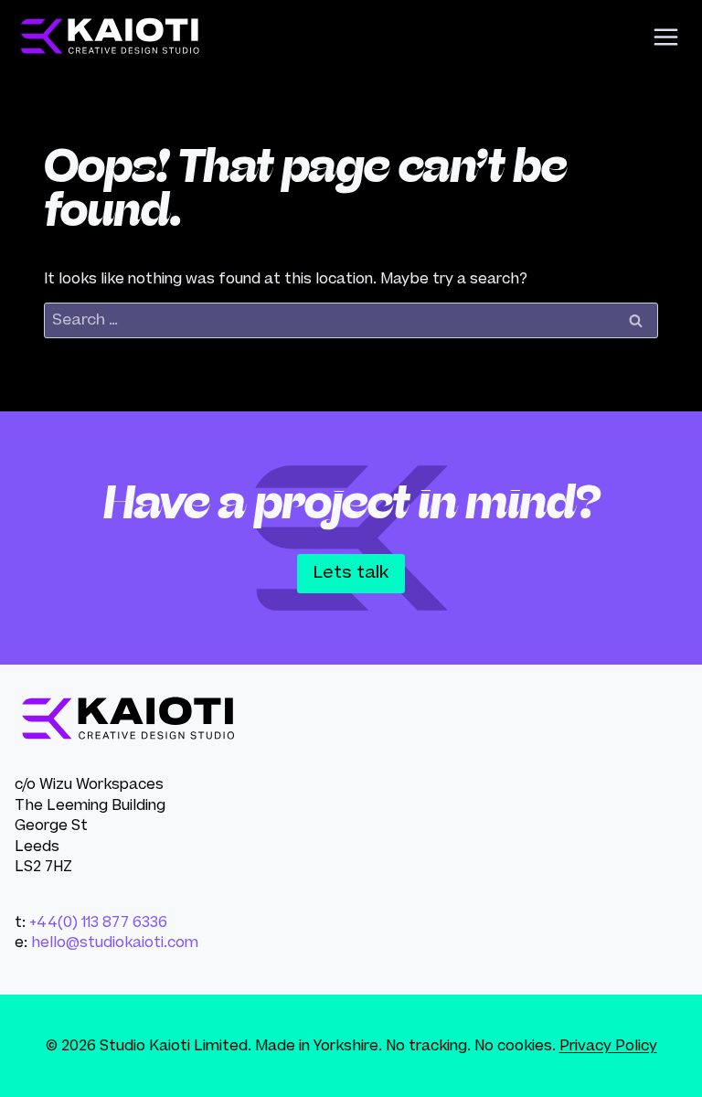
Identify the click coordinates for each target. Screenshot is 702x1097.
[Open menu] (665, 36)
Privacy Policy (608, 1046)
